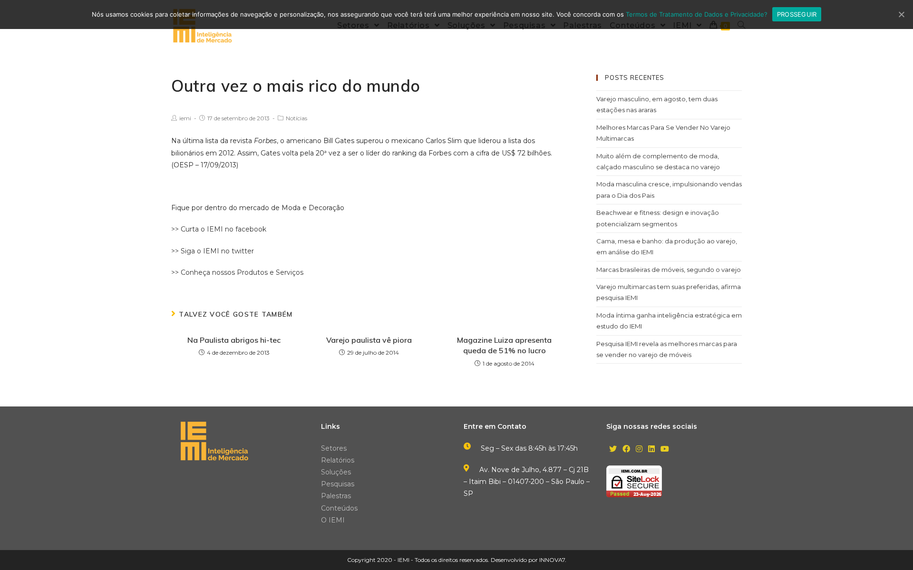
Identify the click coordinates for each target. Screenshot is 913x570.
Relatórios (337, 460)
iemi (185, 118)
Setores (334, 448)
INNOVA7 (552, 559)
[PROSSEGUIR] (901, 14)
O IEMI (333, 520)
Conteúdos (339, 508)
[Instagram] (639, 449)
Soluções (336, 472)
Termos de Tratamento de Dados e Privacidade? (696, 14)
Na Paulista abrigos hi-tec (234, 340)
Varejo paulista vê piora (369, 340)
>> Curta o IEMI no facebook (218, 229)
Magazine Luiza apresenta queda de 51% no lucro (504, 345)
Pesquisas (337, 484)
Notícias (296, 118)
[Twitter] (613, 449)
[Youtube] (664, 449)
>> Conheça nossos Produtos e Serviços (237, 272)
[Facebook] (626, 449)
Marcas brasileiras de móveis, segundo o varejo (668, 269)
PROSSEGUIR (797, 14)
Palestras (336, 496)
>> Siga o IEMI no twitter (212, 251)
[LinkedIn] (651, 449)
